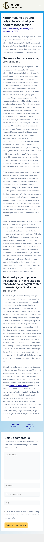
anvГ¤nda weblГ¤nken (18, 386)
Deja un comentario (10, 29)
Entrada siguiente (30, 426)
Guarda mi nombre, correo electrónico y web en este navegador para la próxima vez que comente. (22, 515)
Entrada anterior (14, 425)
